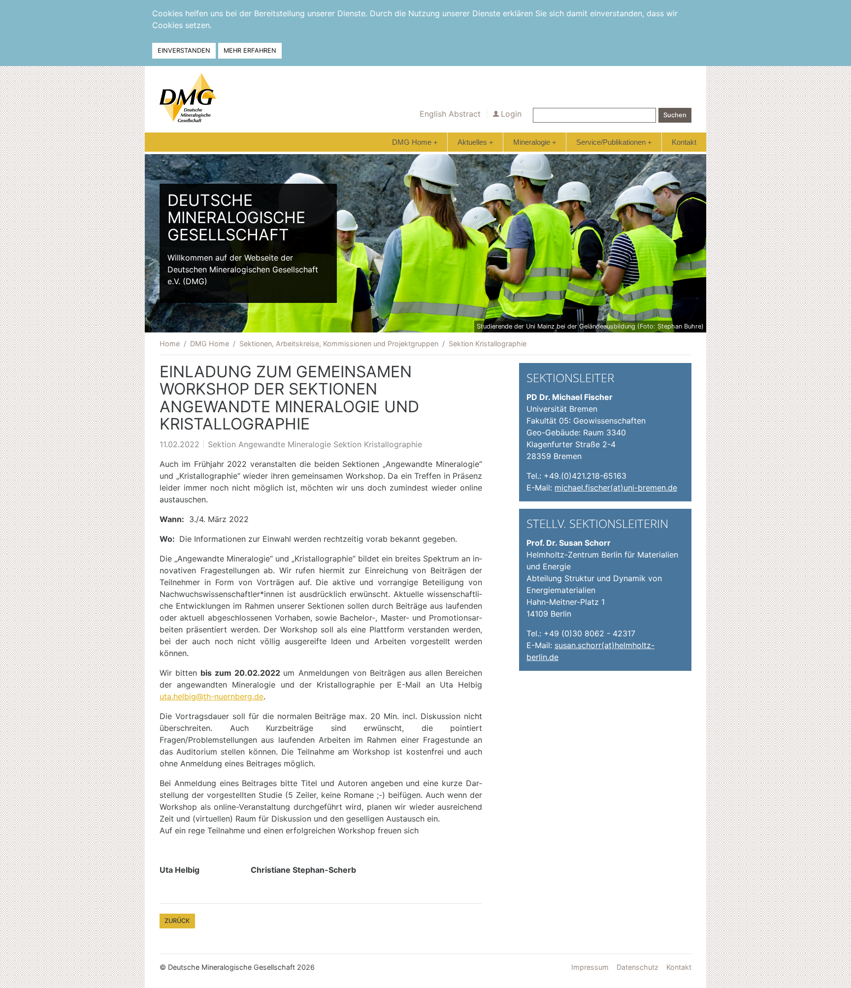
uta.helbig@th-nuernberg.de (211, 696)
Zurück (177, 920)
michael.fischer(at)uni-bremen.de (616, 488)
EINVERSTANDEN (184, 50)
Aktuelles (475, 142)
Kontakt (684, 142)
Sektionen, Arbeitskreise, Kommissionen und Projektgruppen (338, 343)
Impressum (590, 967)
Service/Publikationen (614, 142)
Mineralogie (534, 142)
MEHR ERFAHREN (250, 50)
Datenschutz (637, 967)
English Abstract (450, 114)
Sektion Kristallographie (487, 343)
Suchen (675, 115)
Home (170, 343)
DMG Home (414, 142)
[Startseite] (188, 97)
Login (511, 114)
